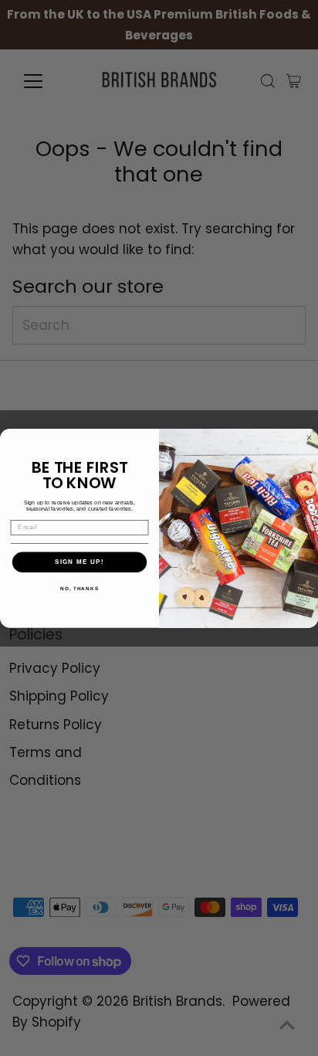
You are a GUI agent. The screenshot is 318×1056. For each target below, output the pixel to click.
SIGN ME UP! (79, 562)
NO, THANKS (79, 588)
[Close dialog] (309, 438)
